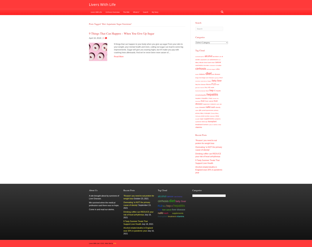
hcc (206, 87)
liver (203, 101)
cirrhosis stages (211, 69)
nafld (208, 107)
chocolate (206, 65)
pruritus (207, 116)
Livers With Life (96, 12)
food (217, 84)
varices (215, 124)
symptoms (217, 119)
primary (216, 110)
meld (217, 104)
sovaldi (197, 119)
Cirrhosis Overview (113, 12)
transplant (212, 121)
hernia (214, 98)
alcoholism (216, 56)
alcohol (208, 56)
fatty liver (217, 80)
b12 (219, 59)
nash (213, 107)
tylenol (211, 124)
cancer (218, 62)
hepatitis (212, 94)
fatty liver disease (200, 84)
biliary (197, 62)
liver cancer (209, 101)
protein (203, 116)
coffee (218, 69)
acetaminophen (199, 56)
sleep (217, 116)
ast (208, 59)
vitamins (198, 127)
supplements (209, 119)
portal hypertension (207, 110)
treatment (199, 124)
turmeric (206, 124)
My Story (155, 12)
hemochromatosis (200, 91)
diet (209, 74)
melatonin (213, 104)
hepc (210, 98)
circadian (218, 65)
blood (205, 62)
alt (222, 56)
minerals (202, 107)
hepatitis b (198, 98)
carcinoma (199, 65)
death (197, 74)
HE (209, 87)
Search (145, 12)
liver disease (178, 209)
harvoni (202, 87)
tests (203, 122)
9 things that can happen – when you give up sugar (121, 33)
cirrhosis (200, 68)
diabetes (202, 74)
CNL (114, 243)
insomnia (197, 101)
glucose (197, 87)
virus (219, 124)
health (212, 87)
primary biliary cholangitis (202, 113)
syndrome (198, 121)
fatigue (209, 81)
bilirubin (201, 62)
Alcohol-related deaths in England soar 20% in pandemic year (208, 170)
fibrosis (208, 84)
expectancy (203, 81)
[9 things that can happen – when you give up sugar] (98, 52)
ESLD (221, 77)
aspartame (203, 59)
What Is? (136, 12)
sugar (202, 119)
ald (220, 56)
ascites (197, 60)
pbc (200, 110)
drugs (197, 77)
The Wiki (126, 12)
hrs (218, 98)
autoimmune (214, 59)
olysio (197, 110)
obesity (218, 107)
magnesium (206, 104)
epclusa (216, 77)
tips (206, 121)
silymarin (212, 116)
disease (217, 74)
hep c (212, 90)
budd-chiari (211, 62)
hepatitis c (205, 98)
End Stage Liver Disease (206, 77)
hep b (207, 91)
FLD (213, 84)
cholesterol (212, 65)
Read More (119, 57)
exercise (197, 81)
